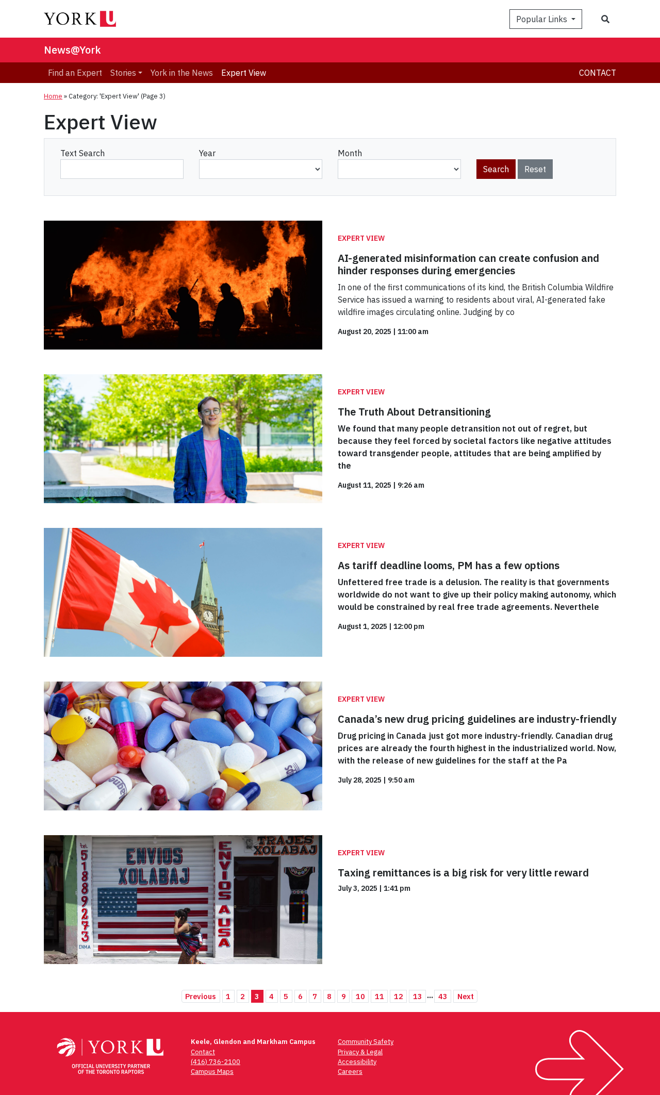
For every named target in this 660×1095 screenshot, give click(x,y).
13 (417, 996)
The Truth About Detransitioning (414, 412)
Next (465, 996)
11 (379, 996)
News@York (72, 50)
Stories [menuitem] (123, 73)
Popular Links (542, 19)
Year (207, 153)
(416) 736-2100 (215, 1061)
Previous (200, 996)
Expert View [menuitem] (243, 73)
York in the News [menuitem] (182, 73)
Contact (597, 73)
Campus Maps (212, 1071)
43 (443, 996)
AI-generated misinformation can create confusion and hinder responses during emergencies (468, 264)
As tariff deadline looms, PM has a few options (448, 565)
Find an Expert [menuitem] (75, 73)
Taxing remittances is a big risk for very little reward (463, 873)
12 (398, 996)
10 (360, 996)
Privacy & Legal (360, 1052)
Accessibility (357, 1061)
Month (350, 153)
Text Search (82, 153)
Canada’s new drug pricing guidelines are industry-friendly (477, 719)
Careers (350, 1071)
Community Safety (365, 1041)
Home (53, 96)
